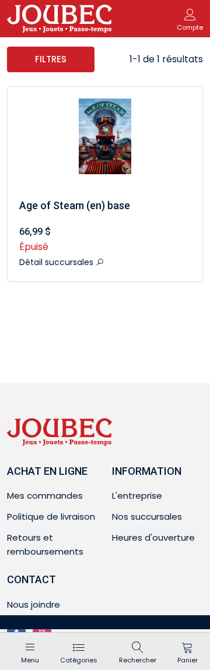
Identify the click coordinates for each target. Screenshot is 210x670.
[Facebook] (16, 631)
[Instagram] (42, 631)
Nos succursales (147, 516)
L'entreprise (137, 495)
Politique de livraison (51, 516)
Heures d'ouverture (153, 537)
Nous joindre (33, 604)
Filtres (50, 59)
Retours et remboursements (45, 544)
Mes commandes (45, 495)
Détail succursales (57, 262)
